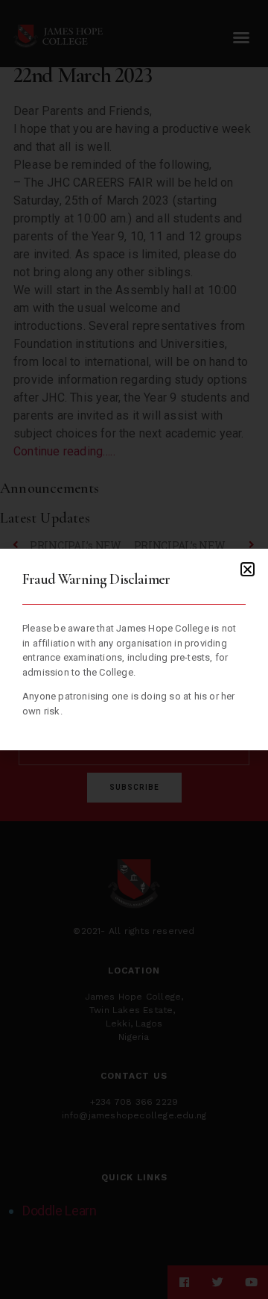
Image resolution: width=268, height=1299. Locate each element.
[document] (134, 649)
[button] (247, 569)
